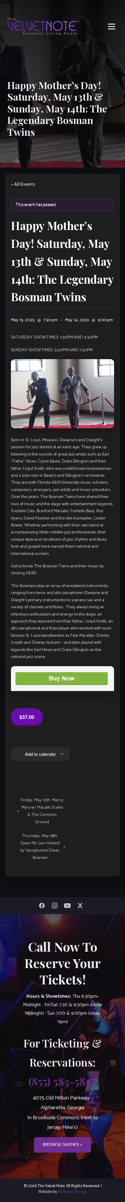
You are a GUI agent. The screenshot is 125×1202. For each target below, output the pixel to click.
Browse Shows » (62, 1144)
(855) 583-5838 (62, 1081)
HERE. (31, 573)
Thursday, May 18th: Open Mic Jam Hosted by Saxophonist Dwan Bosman (42, 846)
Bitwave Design (72, 1191)
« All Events (23, 184)
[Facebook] (43, 905)
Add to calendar (40, 754)
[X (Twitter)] (81, 905)
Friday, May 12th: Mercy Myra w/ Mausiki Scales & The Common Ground (40, 811)
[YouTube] (69, 905)
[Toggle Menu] (112, 26)
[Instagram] (56, 905)
